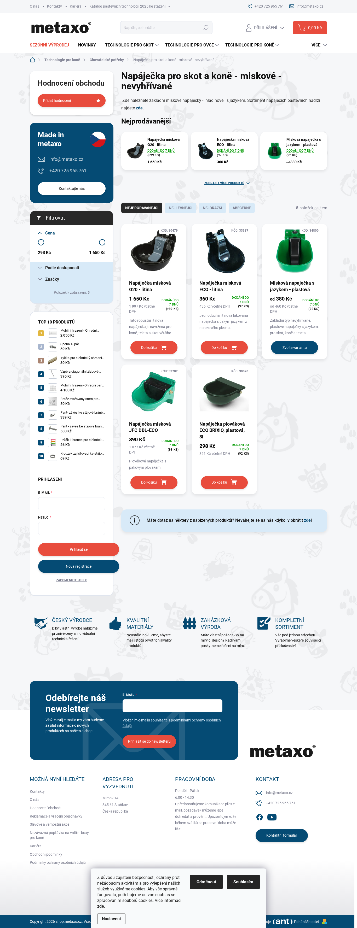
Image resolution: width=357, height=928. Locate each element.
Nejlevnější (180, 208)
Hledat (205, 28)
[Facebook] (259, 816)
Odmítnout (206, 881)
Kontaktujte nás (72, 188)
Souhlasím (243, 881)
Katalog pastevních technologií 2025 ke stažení (127, 6)
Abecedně (242, 208)
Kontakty (54, 6)
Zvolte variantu (295, 347)
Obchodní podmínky (46, 854)
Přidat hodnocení (57, 100)
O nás (34, 6)
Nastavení (111, 918)
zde (139, 107)
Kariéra (76, 6)
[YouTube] (272, 816)
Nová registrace (78, 566)
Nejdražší (212, 208)
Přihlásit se (79, 549)
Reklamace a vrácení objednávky (56, 816)
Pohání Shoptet (307, 922)
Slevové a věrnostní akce (49, 824)
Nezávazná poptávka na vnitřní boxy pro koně (59, 835)
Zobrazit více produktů (224, 183)
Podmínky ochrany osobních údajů (58, 862)
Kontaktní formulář (281, 835)
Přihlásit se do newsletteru (149, 741)
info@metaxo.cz (66, 159)
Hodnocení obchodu (46, 808)
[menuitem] (51, 45)
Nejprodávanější (141, 208)
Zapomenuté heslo (71, 580)
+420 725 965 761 (68, 170)
